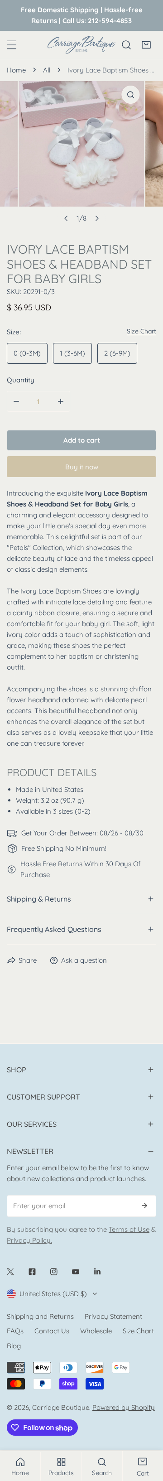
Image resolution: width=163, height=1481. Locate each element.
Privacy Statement (113, 1316)
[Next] (97, 218)
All (46, 70)
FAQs (15, 1331)
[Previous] (67, 218)
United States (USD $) (53, 1293)
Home (16, 70)
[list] (81, 154)
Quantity (20, 380)
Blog (14, 1345)
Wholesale (96, 1331)
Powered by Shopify (123, 1407)
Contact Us (51, 1331)
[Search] (126, 45)
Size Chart (138, 1331)
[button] (146, 45)
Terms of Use (129, 1229)
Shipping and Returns (40, 1316)
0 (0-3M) (27, 353)
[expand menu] (12, 45)
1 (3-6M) (72, 353)
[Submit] (144, 1205)
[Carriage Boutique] (81, 45)
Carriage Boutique (60, 1407)
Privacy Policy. (29, 1240)
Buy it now (81, 467)
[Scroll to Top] (147, 1433)
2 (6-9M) (117, 353)
